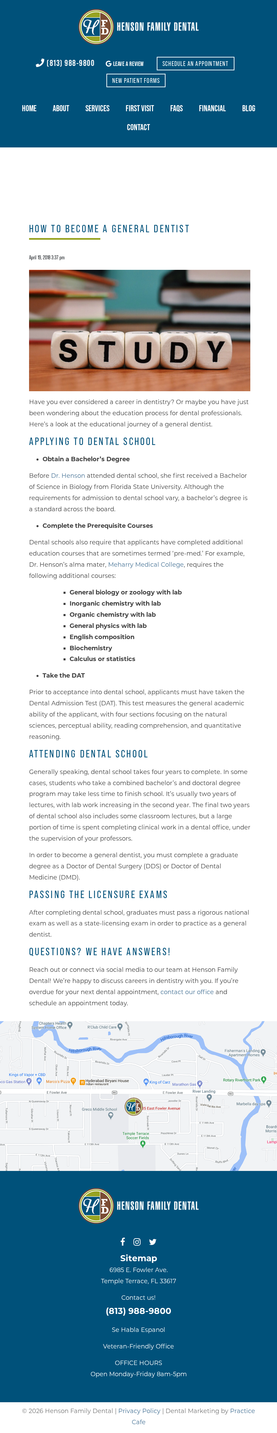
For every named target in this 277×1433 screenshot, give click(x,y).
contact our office (187, 992)
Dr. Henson (68, 475)
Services (97, 108)
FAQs (176, 108)
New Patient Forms (136, 80)
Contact (138, 127)
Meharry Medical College (146, 564)
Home (29, 108)
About (61, 108)
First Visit (140, 108)
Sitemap (138, 1258)
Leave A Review (128, 63)
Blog (248, 108)
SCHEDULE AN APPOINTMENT (195, 63)
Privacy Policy (139, 1411)
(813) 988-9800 (70, 63)
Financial (212, 108)
